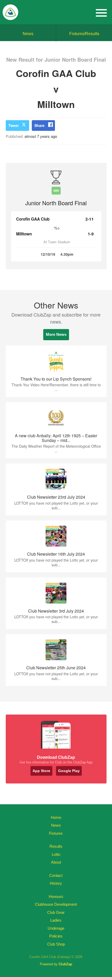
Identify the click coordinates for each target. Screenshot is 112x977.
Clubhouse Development (56, 904)
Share (39, 125)
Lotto (56, 854)
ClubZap (65, 964)
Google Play (69, 771)
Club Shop (56, 944)
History (56, 883)
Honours (56, 896)
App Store (41, 771)
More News (56, 334)
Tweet (13, 125)
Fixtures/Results (84, 33)
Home (56, 817)
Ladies (55, 920)
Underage (56, 928)
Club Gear (56, 912)
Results (56, 846)
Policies (56, 936)
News (28, 33)
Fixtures (56, 833)
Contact (56, 875)
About (56, 862)
